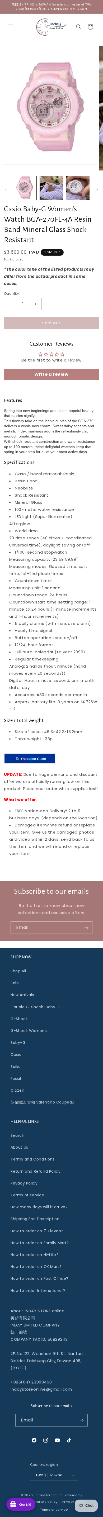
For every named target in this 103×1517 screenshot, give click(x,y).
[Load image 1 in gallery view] (25, 188)
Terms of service (27, 1195)
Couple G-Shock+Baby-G (36, 1007)
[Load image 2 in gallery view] (51, 188)
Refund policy (46, 1502)
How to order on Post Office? (39, 1278)
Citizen (17, 1090)
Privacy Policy (24, 1183)
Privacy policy (73, 1502)
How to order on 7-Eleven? (37, 1231)
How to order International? (38, 1290)
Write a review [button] (51, 374)
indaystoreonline (49, 1495)
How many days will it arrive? (39, 1207)
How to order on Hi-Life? (34, 1254)
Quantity (11, 293)
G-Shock (19, 1018)
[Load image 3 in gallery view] (78, 188)
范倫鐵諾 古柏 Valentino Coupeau (42, 1102)
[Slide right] (97, 189)
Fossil (16, 1078)
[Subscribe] (86, 927)
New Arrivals (22, 994)
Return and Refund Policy (35, 1171)
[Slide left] (6, 189)
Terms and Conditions (33, 1159)
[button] (10, 27)
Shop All (18, 971)
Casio (16, 1054)
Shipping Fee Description (35, 1218)
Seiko (16, 1066)
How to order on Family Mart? (40, 1242)
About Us (19, 1147)
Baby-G (18, 1042)
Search (18, 1135)
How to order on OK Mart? (36, 1266)
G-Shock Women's (29, 1030)
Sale (15, 983)
